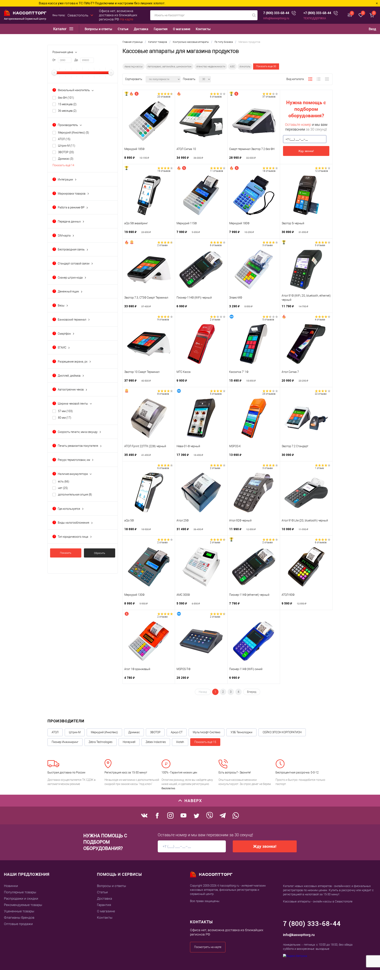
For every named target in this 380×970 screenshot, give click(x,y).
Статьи (123, 29)
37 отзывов (269, 96)
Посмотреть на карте (207, 947)
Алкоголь (244, 66)
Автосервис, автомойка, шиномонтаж (169, 66)
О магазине (181, 29)
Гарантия (160, 29)
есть (63, 481)
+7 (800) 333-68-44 (317, 13)
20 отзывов (163, 96)
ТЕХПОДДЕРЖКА (314, 18)
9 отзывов (163, 319)
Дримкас (65, 158)
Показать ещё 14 (63, 165)
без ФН (66, 97)
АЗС (232, 66)
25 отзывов (269, 393)
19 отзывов (163, 171)
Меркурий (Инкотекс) (73, 132)
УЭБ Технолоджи (241, 732)
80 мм (64, 417)
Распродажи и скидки (21, 898)
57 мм (65, 411)
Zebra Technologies (100, 742)
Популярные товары (20, 892)
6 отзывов (216, 96)
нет (63, 488)
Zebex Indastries (156, 742)
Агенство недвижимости (210, 66)
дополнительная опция (75, 494)
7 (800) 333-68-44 (276, 13)
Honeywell (129, 742)
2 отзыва (162, 245)
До (76, 60)
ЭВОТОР (66, 152)
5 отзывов (268, 319)
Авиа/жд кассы (133, 66)
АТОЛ (64, 139)
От (54, 60)
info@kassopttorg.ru (276, 18)
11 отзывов (216, 171)
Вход (372, 29)
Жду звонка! (306, 151)
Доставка (141, 29)
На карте (126, 19)
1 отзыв (319, 468)
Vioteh (180, 742)
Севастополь (77, 15)
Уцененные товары (19, 911)
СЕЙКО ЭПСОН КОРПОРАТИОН (282, 732)
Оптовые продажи (18, 924)
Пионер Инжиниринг (65, 742)
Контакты (203, 29)
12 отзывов (321, 171)
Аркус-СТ (176, 732)
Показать (65, 552)
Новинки (11, 886)
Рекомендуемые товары (23, 905)
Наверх (193, 800)
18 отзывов (269, 171)
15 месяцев (67, 104)
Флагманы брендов (19, 917)
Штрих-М (66, 145)
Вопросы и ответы (98, 29)
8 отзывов (163, 393)
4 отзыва (320, 319)
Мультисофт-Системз (206, 732)
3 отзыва (267, 245)
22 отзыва (320, 393)
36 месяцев (67, 110)
